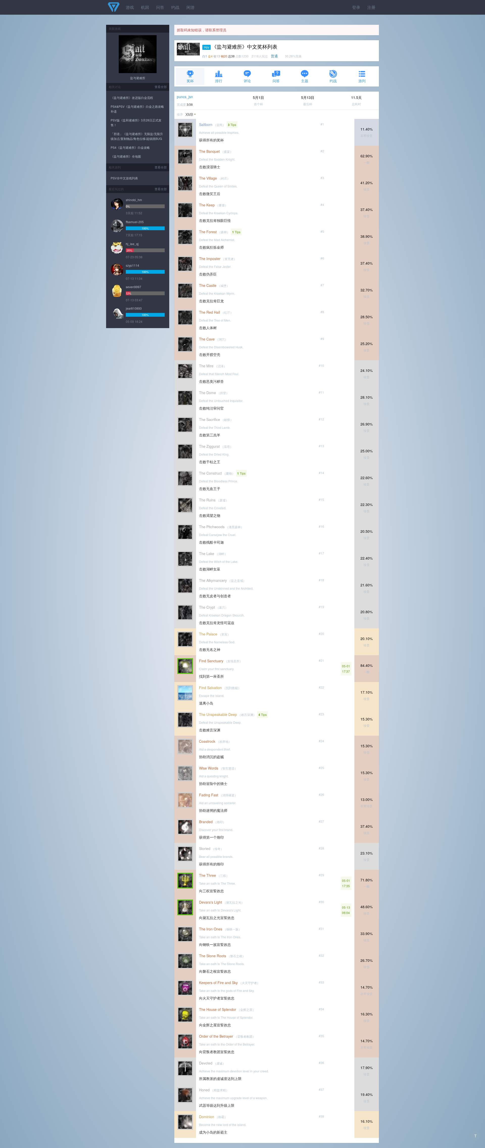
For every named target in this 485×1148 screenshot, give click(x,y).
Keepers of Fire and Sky (218, 982)
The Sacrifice (209, 419)
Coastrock (207, 741)
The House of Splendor (217, 1009)
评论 (247, 80)
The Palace (208, 633)
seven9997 (133, 287)
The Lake (206, 553)
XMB (189, 114)
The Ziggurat (209, 446)
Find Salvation (210, 687)
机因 (145, 7)
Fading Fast (208, 794)
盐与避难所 (137, 78)
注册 (371, 7)
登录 (356, 7)
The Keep (207, 204)
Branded (206, 821)
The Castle (207, 285)
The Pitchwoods (212, 526)
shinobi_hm (134, 200)
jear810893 (134, 308)
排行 (218, 80)
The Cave (207, 339)
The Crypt (207, 607)
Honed (204, 1089)
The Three (207, 875)
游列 (362, 80)
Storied (204, 848)
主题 (304, 80)
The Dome (207, 392)
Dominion (206, 1116)
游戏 (130, 7)
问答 (160, 7)
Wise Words (208, 768)
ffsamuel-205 (135, 222)
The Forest (208, 231)
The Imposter (210, 258)
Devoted (205, 1063)
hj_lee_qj (132, 244)
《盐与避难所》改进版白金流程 (132, 97)
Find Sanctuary (211, 660)
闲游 (190, 7)
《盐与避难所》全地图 (126, 156)
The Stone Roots (212, 955)
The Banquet (209, 151)
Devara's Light (210, 902)
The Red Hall (209, 312)
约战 (175, 7)
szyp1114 (132, 265)
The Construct (210, 473)
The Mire (206, 365)
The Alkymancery (213, 580)
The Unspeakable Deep (218, 714)
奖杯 (190, 80)
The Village (208, 178)
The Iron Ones (210, 928)
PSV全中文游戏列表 (124, 178)
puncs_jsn (185, 96)
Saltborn (205, 124)
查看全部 (161, 86)
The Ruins (207, 499)
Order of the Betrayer (216, 1036)
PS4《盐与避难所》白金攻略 (130, 147)
